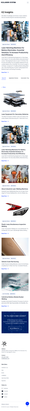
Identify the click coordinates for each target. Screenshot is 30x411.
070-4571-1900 (5, 357)
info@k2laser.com (5, 358)
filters (4, 87)
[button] (27, 2)
